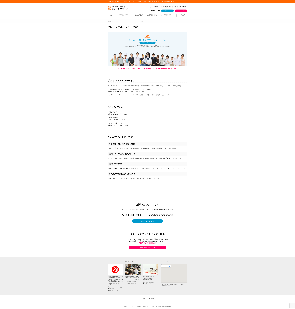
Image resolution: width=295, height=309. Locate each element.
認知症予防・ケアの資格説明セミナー (167, 15)
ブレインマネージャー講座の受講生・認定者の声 (152, 15)
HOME (111, 15)
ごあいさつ (111, 288)
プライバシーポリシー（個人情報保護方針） (162, 306)
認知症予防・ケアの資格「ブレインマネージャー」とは (123, 15)
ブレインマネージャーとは (115, 287)
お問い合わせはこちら (147, 221)
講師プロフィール (113, 290)
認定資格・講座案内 (131, 281)
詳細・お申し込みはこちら (147, 247)
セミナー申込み (181, 11)
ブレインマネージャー (147, 298)
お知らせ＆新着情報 (149, 282)
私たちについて (181, 15)
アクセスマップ (165, 286)
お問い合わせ (167, 11)
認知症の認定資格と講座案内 (138, 15)
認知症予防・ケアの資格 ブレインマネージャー (120, 8)
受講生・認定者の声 (131, 283)
